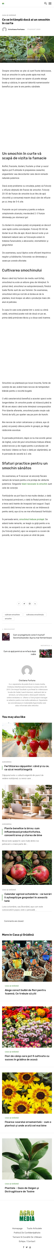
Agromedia (6, 762)
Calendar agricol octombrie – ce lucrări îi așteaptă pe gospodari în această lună (28, 897)
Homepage (17, 1228)
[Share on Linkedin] (35, 604)
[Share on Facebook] (19, 604)
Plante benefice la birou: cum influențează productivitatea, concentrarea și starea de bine (23, 832)
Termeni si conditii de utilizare (27, 1237)
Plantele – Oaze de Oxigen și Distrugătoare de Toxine (22, 1190)
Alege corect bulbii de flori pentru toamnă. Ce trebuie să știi (25, 992)
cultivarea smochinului (35, 615)
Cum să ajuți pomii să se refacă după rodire (20, 652)
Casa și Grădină (9, 15)
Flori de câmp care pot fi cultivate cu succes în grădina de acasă (27, 1058)
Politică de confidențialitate (27, 1232)
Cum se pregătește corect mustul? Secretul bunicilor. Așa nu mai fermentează (32, 636)
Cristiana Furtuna (16, 29)
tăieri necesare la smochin (34, 484)
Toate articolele (34, 1228)
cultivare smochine (12, 615)
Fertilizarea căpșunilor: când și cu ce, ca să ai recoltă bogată (26, 768)
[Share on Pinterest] (30, 604)
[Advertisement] (27, 119)
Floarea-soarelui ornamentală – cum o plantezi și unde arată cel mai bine (28, 1124)
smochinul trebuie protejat (31, 519)
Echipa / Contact (27, 1241)
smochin (8, 619)
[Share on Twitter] (24, 604)
